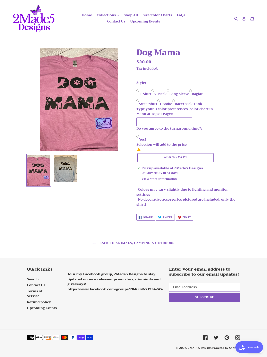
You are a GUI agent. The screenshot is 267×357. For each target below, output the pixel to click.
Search (33, 279)
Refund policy (39, 302)
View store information (159, 179)
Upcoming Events (42, 308)
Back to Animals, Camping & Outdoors (136, 243)
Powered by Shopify (226, 347)
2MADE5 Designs (199, 347)
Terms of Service (35, 293)
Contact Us (36, 285)
